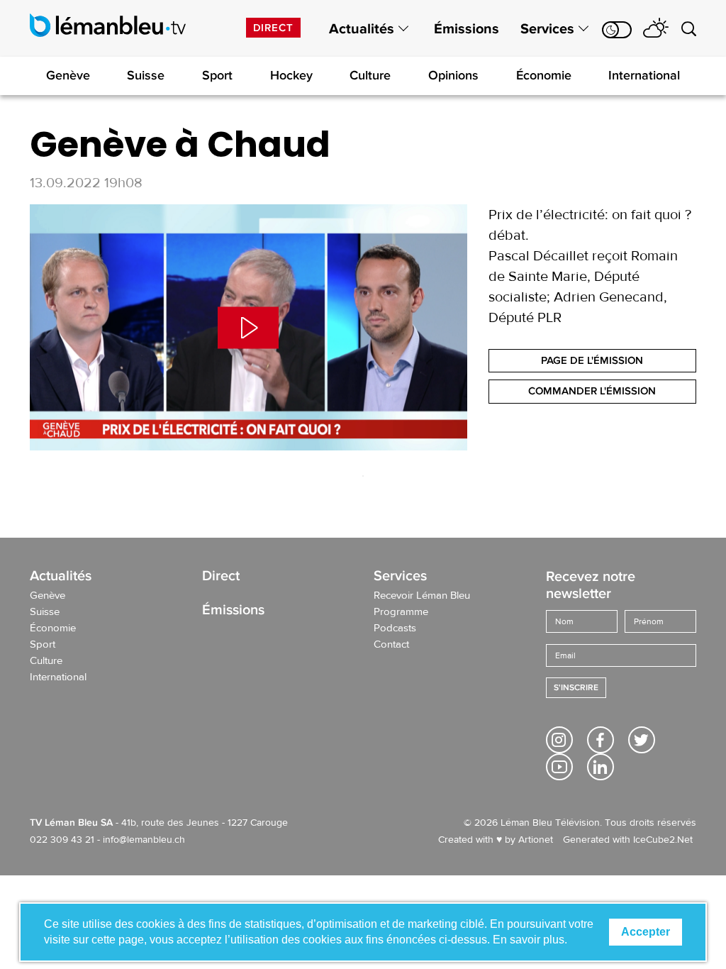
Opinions (453, 75)
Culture (370, 75)
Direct (273, 27)
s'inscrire (576, 687)
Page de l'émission (592, 360)
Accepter (645, 932)
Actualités (361, 29)
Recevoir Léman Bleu (422, 595)
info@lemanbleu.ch (144, 840)
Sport (217, 75)
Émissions (466, 29)
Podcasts (395, 628)
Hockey (291, 75)
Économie (543, 75)
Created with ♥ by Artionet (495, 840)
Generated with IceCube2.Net (628, 840)
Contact (391, 644)
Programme (401, 612)
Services (547, 29)
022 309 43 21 (62, 840)
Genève (68, 75)
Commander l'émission (592, 390)
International (644, 75)
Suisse (145, 75)
